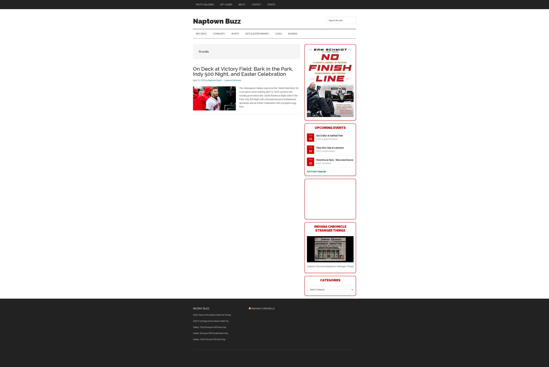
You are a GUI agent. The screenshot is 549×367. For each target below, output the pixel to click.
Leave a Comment (233, 80)
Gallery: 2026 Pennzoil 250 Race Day (209, 339)
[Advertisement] (330, 199)
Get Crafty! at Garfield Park (329, 135)
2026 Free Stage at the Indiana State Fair (211, 321)
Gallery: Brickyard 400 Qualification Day (210, 333)
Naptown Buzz (217, 21)
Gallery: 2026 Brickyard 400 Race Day (209, 327)
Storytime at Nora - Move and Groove (334, 160)
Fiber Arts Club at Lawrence (330, 147)
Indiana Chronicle (263, 308)
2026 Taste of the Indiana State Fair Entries (212, 315)
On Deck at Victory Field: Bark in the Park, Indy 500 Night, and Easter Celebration (243, 71)
